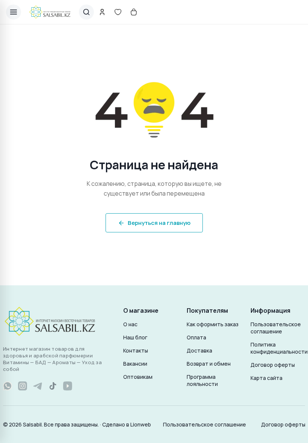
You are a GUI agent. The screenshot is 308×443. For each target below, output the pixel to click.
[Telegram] (37, 385)
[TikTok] (52, 385)
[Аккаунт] (102, 12)
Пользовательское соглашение (276, 328)
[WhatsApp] (7, 385)
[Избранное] (117, 12)
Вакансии (135, 363)
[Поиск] (86, 12)
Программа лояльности (202, 380)
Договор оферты (273, 364)
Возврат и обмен (209, 363)
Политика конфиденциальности (278, 348)
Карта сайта (266, 377)
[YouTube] (67, 385)
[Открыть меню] (13, 12)
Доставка (199, 350)
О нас (130, 324)
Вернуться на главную (159, 223)
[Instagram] (22, 385)
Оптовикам (137, 376)
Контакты (135, 350)
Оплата (196, 337)
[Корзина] (133, 12)
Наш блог (135, 337)
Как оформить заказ (213, 324)
